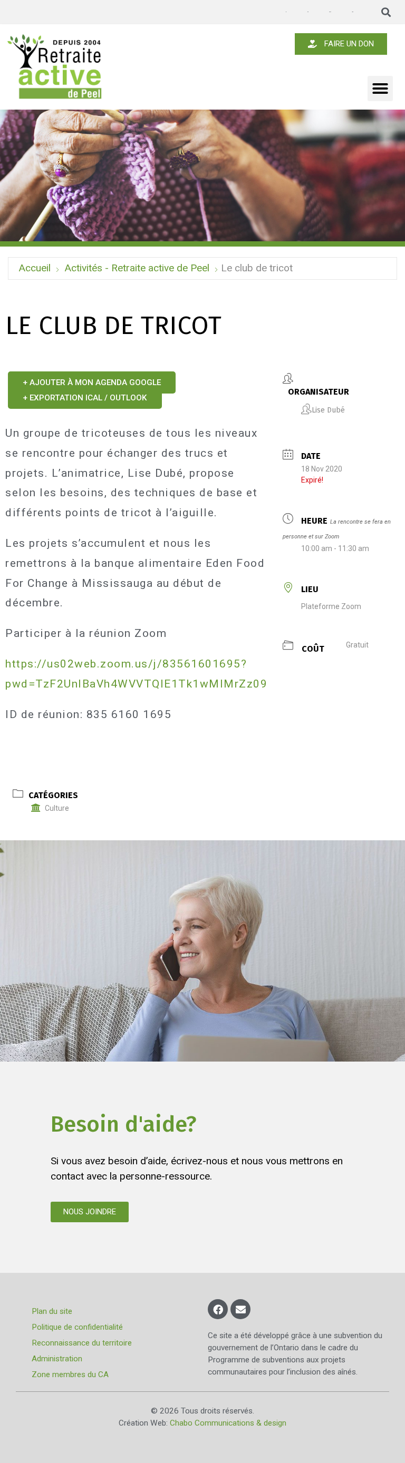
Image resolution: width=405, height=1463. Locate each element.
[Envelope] (240, 1309)
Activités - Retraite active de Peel (136, 268)
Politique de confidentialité (77, 1327)
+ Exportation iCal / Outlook (85, 397)
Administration (57, 1358)
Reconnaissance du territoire (82, 1343)
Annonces (285, 12)
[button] (386, 12)
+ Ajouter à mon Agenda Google (92, 382)
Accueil (34, 268)
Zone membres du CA (70, 1374)
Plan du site (52, 1311)
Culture (57, 808)
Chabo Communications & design (228, 1423)
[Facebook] (218, 1309)
